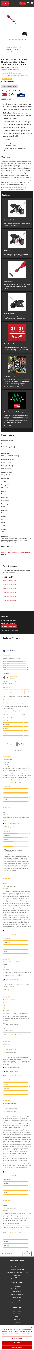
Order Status (17, 1286)
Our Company (17, 1311)
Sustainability (17, 1314)
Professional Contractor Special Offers (17, 1272)
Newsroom (17, 1319)
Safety (17, 1316)
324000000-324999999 (9, 588)
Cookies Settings (17, 1338)
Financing (17, 1275)
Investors (17, 1322)
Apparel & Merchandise (17, 1278)
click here (18, 426)
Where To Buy (17, 1297)
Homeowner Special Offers (17, 1269)
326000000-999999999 (9, 581)
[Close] (32, 1327)
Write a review (7, 78)
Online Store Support (17, 1289)
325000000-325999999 (9, 584)
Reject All (17, 1342)
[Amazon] (6, 99)
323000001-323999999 (9, 592)
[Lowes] (21, 95)
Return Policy (17, 1291)
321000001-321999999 (9, 600)
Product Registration (17, 1266)
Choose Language (8, 626)
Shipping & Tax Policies (17, 1294)
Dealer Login (17, 1300)
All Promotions (10, 52)
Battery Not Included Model (13, 47)
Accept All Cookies (17, 1347)
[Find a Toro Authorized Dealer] (8, 95)
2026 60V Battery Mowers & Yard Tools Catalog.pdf (15, 552)
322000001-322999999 (9, 596)
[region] (17, 1337)
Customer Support (17, 1302)
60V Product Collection (12, 49)
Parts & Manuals (17, 1264)
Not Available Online (9, 86)
